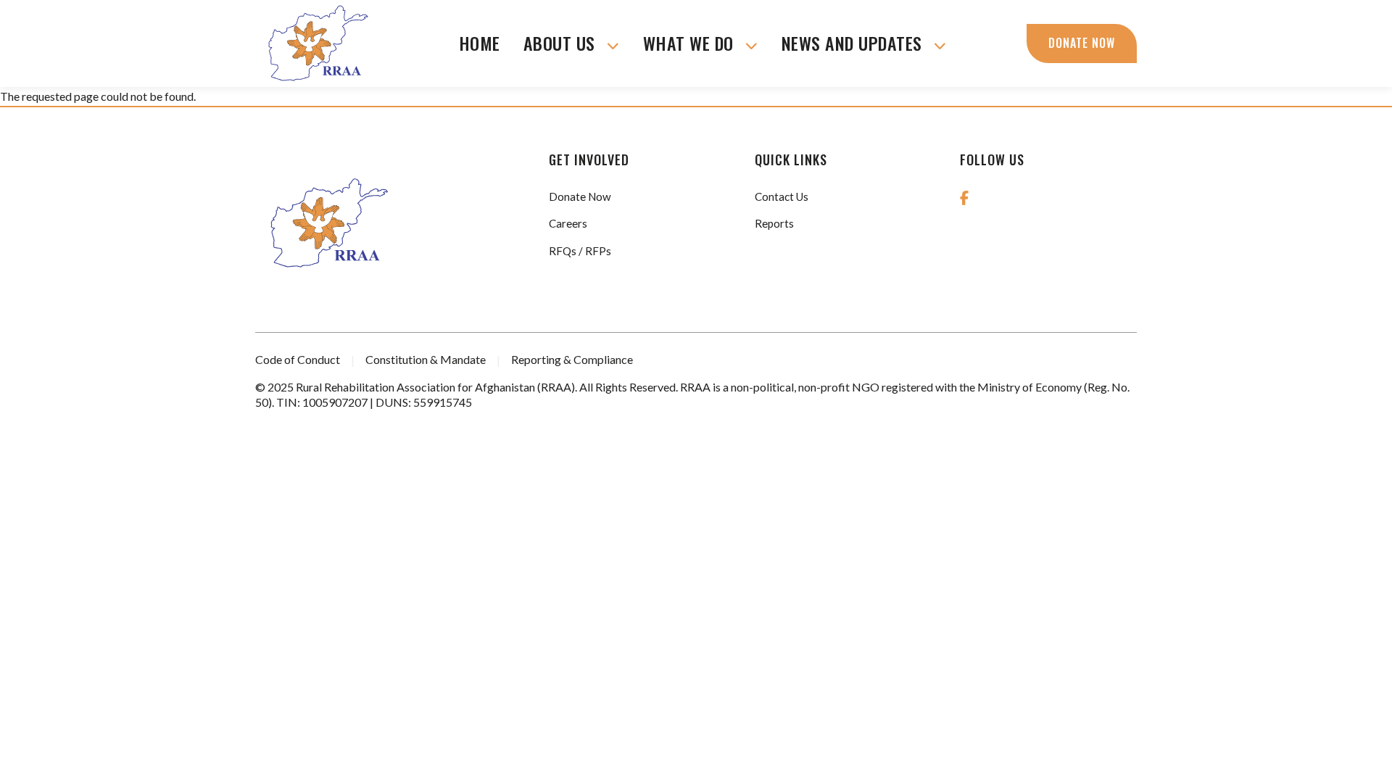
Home (479, 43)
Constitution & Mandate (425, 359)
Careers (568, 223)
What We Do (691, 43)
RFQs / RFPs (580, 250)
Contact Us (781, 196)
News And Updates (854, 43)
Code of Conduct (297, 359)
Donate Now (1081, 42)
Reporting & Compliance (572, 359)
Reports (774, 223)
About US (561, 43)
